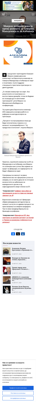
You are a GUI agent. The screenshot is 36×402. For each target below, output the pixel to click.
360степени (10, 36)
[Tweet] (18, 233)
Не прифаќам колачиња (18, 398)
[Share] (13, 233)
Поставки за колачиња (18, 393)
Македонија (18, 20)
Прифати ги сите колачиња (18, 388)
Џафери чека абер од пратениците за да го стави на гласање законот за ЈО (17, 193)
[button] (33, 14)
